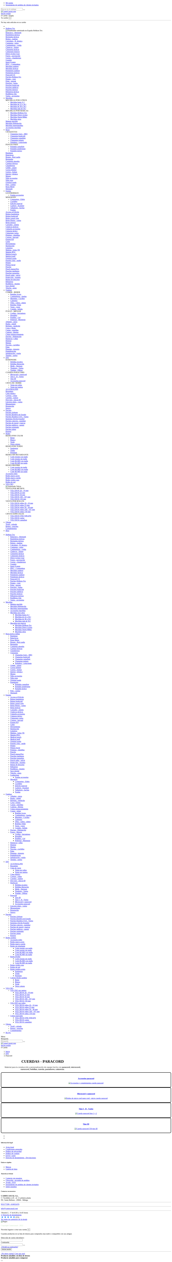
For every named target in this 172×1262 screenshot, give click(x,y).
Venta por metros (16, 387)
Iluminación (10, 246)
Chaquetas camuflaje (18, 138)
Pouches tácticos (12, 90)
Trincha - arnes (11, 288)
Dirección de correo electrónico (12, 1238)
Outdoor (9, 794)
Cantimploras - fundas (18, 296)
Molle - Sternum (16, 366)
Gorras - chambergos (13, 58)
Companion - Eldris (17, 199)
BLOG (8, 1033)
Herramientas (10, 244)
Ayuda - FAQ (11, 1182)
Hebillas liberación (17, 364)
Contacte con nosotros (14, 1178)
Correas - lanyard (12, 237)
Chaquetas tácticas (12, 50)
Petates (8, 263)
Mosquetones (10, 404)
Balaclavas (10, 155)
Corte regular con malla (19, 457)
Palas (7, 347)
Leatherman (14, 775)
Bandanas (9, 153)
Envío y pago (11, 1156)
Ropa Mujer (10, 187)
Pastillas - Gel (15, 318)
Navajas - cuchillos (13, 345)
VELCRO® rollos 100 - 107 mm (22, 510)
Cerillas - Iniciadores (18, 313)
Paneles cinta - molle (13, 261)
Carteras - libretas (12, 332)
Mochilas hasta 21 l (17, 102)
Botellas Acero (15, 294)
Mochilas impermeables (14, 125)
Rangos (8, 431)
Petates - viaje (11, 79)
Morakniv (14, 779)
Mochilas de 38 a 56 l (18, 107)
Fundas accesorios (17, 195)
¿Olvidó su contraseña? (9, 1247)
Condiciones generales (14, 1149)
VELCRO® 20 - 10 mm (19, 491)
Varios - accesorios (12, 96)
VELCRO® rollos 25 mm (20, 505)
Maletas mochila (12, 121)
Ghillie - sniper (11, 168)
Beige (12, 438)
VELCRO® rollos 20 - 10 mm (21, 503)
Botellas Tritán (15, 305)
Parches (8, 914)
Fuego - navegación (13, 56)
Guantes (9, 60)
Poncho (8, 267)
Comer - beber (15, 811)
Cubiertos (13, 301)
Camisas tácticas (12, 163)
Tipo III (13, 379)
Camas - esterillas (12, 330)
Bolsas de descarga (13, 280)
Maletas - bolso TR (13, 250)
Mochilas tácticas (12, 69)
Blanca (12, 440)
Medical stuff (10, 256)
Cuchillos (13, 201)
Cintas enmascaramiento (15, 334)
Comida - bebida (16, 309)
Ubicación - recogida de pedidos (17, 1180)
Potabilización (11, 351)
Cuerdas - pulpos (12, 398)
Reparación (10, 406)
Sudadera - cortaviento (18, 142)
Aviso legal (10, 1147)
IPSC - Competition (13, 64)
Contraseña (5, 1242)
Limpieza (9, 248)
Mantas (8, 343)
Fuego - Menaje (16, 832)
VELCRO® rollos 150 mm (20, 512)
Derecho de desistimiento (11, 1215)
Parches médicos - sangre (15, 425)
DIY (7, 862)
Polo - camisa (11, 185)
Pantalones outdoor (13, 71)
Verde (12, 442)
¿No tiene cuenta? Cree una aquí (13, 1254)
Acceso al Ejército (12, 212)
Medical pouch (11, 254)
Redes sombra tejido (17, 969)
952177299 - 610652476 (10, 1204)
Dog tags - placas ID (13, 400)
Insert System (11, 62)
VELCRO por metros (18, 990)
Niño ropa (9, 180)
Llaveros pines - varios (14, 402)
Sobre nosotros (11, 1187)
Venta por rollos (16, 385)
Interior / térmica (12, 174)
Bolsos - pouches (12, 526)
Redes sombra (11, 938)
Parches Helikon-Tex (13, 77)
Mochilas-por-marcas (18, 623)
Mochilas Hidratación (14, 123)
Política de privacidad (14, 1151)
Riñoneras (9, 282)
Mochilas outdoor (12, 66)
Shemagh (9, 189)
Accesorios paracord (17, 381)
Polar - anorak (11, 81)
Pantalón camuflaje (17, 147)
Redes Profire (15, 957)
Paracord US (10, 75)
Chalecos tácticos (12, 227)
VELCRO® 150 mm (18, 499)
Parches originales (12, 427)
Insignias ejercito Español (15, 419)
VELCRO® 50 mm (17, 495)
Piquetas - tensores (12, 349)
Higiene (8, 341)
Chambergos (10, 166)
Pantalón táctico (16, 151)
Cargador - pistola (12, 225)
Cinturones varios (12, 233)
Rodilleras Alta (11, 94)
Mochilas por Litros (17, 613)
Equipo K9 (10, 239)
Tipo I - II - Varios (17, 377)
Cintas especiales (16, 1016)
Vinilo (12, 450)
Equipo (8, 695)
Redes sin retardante (17, 946)
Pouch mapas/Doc (12, 269)
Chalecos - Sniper (12, 47)
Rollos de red (10, 482)
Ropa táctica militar (13, 634)
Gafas (8, 242)
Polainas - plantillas (13, 235)
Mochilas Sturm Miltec (18, 117)
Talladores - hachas (17, 208)
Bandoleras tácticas (13, 35)
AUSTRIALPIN (12, 389)
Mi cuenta (9, 3)
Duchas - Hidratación (13, 337)
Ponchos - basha (12, 83)
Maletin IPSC (11, 252)
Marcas (8, 1167)
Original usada (11, 182)
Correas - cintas (11, 396)
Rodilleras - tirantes (13, 284)
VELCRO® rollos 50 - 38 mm (21, 507)
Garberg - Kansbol (17, 206)
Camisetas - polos (12, 43)
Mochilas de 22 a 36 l (18, 104)
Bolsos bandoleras (12, 214)
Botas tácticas (11, 223)
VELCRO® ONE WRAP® (20, 516)
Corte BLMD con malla (19, 461)
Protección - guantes (13, 277)
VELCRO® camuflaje (18, 520)
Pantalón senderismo (18, 149)
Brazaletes (9, 391)
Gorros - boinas (11, 172)
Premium (13, 453)
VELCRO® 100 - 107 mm (20, 497)
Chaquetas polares (17, 140)
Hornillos (13, 315)
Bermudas (9, 159)
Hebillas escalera (16, 362)
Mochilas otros (15, 119)
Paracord (13, 895)
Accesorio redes (11, 474)
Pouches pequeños (12, 273)
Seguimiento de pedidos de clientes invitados (22, 5)
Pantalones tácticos (13, 73)
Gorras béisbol (11, 170)
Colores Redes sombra (18, 978)
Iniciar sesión (6, 1249)
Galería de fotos (11, 1169)
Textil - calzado (11, 524)
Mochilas (9, 602)
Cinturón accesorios (13, 229)
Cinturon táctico (11, 231)
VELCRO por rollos (18, 1003)
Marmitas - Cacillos (17, 299)
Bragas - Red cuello (13, 157)
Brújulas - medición (13, 326)
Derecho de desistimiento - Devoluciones (21, 1158)
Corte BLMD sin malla (18, 463)
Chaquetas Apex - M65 (18, 134)
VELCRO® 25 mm (17, 493)
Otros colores (15, 444)
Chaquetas (14, 653)
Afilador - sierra (11, 322)
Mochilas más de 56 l (18, 109)
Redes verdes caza (12, 480)
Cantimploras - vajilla (13, 45)
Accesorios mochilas (13, 128)
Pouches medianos (12, 271)
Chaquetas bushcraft (17, 136)
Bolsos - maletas (12, 39)
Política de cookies (12, 1153)
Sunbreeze (14, 448)
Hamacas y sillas (12, 339)
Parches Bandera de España (16, 415)
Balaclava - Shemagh (13, 33)
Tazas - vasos (15, 307)
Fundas (13, 210)
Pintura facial (10, 265)
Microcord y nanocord (18, 374)
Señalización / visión (13, 353)
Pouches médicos (12, 88)
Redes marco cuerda (13, 478)
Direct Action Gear (13, 54)
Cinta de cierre (15, 868)
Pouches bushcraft (12, 85)
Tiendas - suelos (11, 356)
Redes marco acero (13, 476)
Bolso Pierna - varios (13, 220)
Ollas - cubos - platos (18, 303)
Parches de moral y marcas (15, 423)
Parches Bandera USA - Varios (17, 417)
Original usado (11, 258)
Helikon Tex (10, 535)
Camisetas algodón (13, 161)
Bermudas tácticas (12, 37)
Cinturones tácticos (13, 52)
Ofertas (8, 1024)
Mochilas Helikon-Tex (18, 113)
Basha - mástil (11, 324)
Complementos (11, 529)
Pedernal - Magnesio (18, 320)
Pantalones (14, 682)
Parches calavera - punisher (16, 421)
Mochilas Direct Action (18, 115)
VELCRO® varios (17, 518)
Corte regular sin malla (18, 459)
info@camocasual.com (9, 1208)
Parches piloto (11, 429)
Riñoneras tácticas (12, 92)
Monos (8, 176)
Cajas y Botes (11, 328)
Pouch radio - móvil (13, 275)
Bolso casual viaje (12, 218)
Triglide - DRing (16, 370)
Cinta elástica (10, 393)
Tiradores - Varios (16, 368)
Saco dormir (10, 286)
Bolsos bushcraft (12, 216)
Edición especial (16, 204)
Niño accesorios (11, 178)
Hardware (14, 883)
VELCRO (9, 988)
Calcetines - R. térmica (14, 41)
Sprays (8, 408)
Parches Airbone (12, 412)
